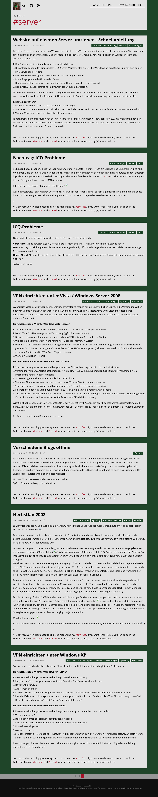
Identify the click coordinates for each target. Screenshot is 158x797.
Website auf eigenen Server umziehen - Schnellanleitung (74, 40)
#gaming (96, 520)
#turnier (138, 520)
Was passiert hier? (130, 4)
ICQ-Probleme (28, 227)
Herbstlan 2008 (29, 514)
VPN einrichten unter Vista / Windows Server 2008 (66, 295)
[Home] (16, 5)
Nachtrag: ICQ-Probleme (39, 157)
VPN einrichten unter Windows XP (49, 655)
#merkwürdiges (117, 163)
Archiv (42, 45)
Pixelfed (52, 141)
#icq (140, 163)
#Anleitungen (135, 45)
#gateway (124, 301)
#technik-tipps (85, 660)
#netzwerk (137, 301)
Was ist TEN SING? (103, 4)
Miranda (104, 176)
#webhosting (110, 45)
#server (123, 45)
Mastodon (38, 141)
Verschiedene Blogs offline (41, 447)
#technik (103, 232)
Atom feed (81, 137)
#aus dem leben (81, 520)
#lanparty (107, 520)
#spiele (117, 520)
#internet (97, 45)
